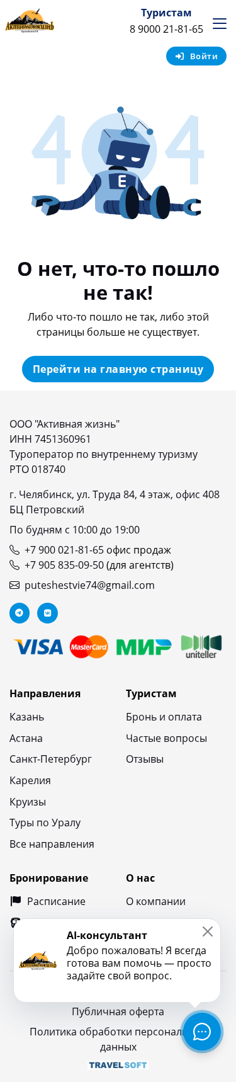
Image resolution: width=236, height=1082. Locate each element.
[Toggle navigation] (219, 23)
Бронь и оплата (164, 717)
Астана (26, 738)
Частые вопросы (166, 738)
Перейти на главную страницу (118, 369)
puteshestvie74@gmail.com (90, 585)
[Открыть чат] (202, 1032)
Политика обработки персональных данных (118, 1039)
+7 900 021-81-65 (64, 550)
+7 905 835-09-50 (64, 565)
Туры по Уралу (45, 822)
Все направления (51, 844)
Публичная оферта (118, 1011)
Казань (26, 717)
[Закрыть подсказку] (207, 931)
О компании (156, 901)
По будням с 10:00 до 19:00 (74, 530)
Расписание (56, 901)
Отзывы (145, 759)
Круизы (27, 802)
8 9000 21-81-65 (166, 29)
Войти (204, 56)
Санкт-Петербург (50, 759)
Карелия (30, 780)
